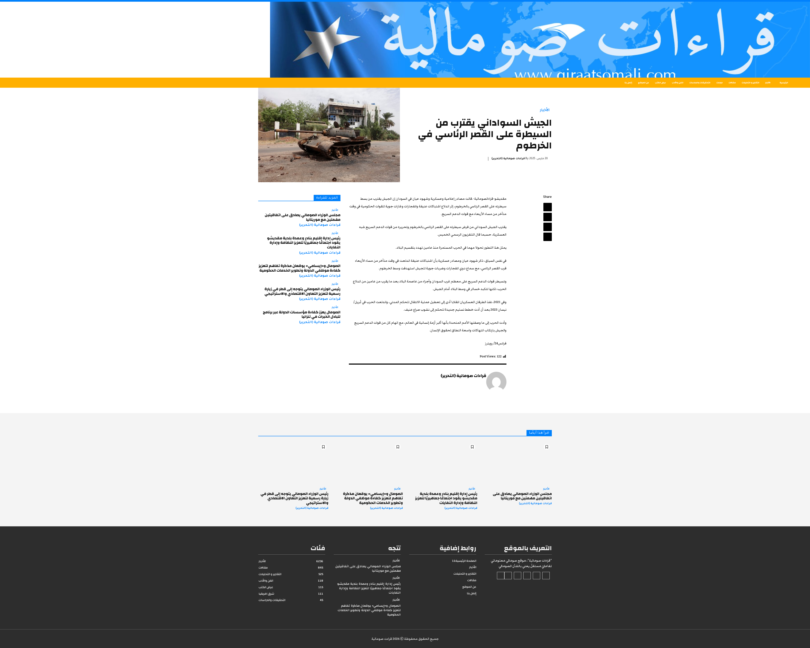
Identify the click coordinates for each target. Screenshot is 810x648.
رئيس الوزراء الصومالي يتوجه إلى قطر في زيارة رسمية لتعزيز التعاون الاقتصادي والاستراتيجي (302, 291)
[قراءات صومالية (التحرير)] (496, 382)
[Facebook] (547, 207)
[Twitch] (517, 575)
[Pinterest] (547, 227)
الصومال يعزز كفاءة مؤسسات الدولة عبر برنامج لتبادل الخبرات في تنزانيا (301, 314)
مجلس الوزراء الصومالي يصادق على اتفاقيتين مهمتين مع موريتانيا (302, 217)
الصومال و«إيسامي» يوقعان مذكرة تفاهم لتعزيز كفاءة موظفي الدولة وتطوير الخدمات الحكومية (299, 268)
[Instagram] (536, 575)
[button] (150, 83)
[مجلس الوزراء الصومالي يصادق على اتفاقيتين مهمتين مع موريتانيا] (517, 463)
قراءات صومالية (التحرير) (508, 158)
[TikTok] (527, 575)
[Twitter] (547, 217)
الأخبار (545, 110)
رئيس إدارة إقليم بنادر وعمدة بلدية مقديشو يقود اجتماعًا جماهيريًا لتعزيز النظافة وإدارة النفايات (303, 243)
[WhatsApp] (547, 237)
